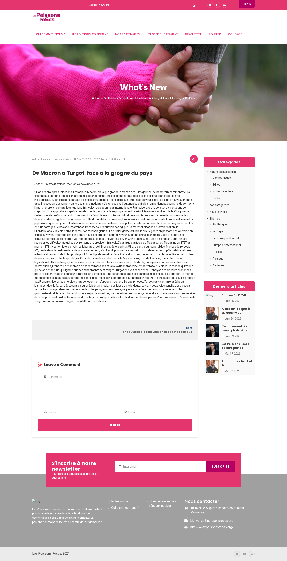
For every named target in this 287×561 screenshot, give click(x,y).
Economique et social (226, 238)
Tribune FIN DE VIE (234, 295)
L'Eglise (217, 251)
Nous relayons (218, 211)
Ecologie (218, 231)
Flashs (216, 198)
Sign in (247, 3)
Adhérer (215, 34)
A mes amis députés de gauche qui (236, 311)
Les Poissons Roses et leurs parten (235, 346)
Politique (128, 98)
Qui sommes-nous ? (50, 34)
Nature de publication (223, 171)
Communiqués (222, 177)
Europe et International (227, 245)
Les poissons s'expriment (90, 34)
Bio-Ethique (220, 224)
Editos (216, 184)
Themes (113, 98)
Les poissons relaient (162, 34)
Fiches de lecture (223, 191)
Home (99, 98)
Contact (235, 34)
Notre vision (119, 501)
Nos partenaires (127, 34)
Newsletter (193, 34)
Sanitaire (218, 265)
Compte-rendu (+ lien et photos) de (234, 328)
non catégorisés (219, 205)
